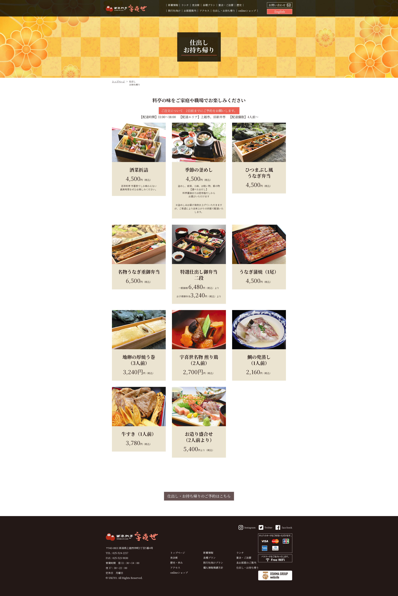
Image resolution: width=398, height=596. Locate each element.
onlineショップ (247, 10)
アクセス (204, 10)
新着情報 (173, 5)
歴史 (239, 5)
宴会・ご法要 (225, 5)
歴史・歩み (176, 562)
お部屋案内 (190, 10)
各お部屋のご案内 (246, 562)
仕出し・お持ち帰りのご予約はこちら (199, 496)
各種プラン (209, 5)
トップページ (118, 81)
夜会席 (195, 5)
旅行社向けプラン (213, 562)
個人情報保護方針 (213, 567)
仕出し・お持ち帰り (224, 10)
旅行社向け (174, 10)
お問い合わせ (277, 5)
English (279, 11)
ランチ (185, 5)
